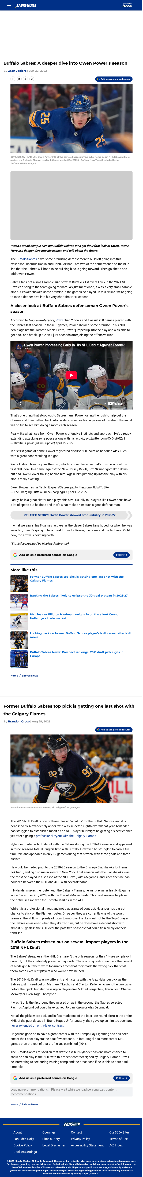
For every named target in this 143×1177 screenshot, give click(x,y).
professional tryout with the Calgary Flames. (66, 836)
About (17, 1132)
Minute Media (22, 1161)
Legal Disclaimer (53, 1145)
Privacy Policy (80, 1139)
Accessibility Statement (87, 1145)
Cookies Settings (25, 1152)
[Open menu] (9, 5)
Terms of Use (118, 1139)
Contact (76, 1132)
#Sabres (64, 487)
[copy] (31, 78)
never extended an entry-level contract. (37, 1025)
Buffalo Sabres (27, 259)
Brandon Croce (19, 721)
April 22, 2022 (78, 492)
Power (60, 320)
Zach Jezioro (17, 70)
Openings (48, 1132)
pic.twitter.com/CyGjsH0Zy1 (105, 438)
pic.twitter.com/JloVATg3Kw (90, 487)
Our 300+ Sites (119, 1132)
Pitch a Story (51, 1139)
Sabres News (30, 675)
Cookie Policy (22, 1145)
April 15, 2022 (64, 443)
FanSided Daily (23, 1139)
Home (14, 675)
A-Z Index (116, 1145)
